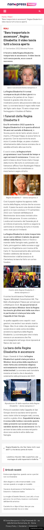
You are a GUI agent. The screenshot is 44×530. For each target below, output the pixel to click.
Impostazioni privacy (36, 528)
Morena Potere (27, 48)
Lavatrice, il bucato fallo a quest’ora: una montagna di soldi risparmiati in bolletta (22, 458)
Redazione (33, 526)
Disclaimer (23, 526)
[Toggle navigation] (5, 11)
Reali (6, 28)
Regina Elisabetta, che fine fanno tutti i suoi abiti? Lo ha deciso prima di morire (23, 448)
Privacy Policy (11, 526)
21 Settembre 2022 (12, 48)
